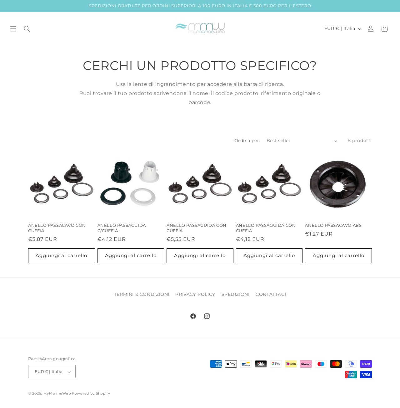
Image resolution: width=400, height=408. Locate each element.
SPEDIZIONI (236, 294)
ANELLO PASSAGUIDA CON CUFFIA (197, 228)
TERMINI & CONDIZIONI (141, 294)
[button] (13, 29)
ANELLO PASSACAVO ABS (333, 225)
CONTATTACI (271, 294)
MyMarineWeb (57, 393)
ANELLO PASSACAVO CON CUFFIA (57, 228)
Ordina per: (247, 140)
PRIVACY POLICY (195, 294)
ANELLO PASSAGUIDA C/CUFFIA (122, 228)
